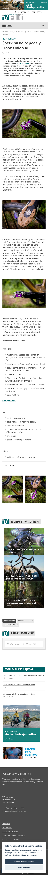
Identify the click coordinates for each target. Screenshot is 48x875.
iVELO (12, 17)
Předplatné (7, 827)
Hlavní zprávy (21, 31)
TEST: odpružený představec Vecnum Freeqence (23, 675)
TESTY (30, 620)
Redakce (6, 823)
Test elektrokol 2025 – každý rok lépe (19, 684)
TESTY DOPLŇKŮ (11, 625)
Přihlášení (37, 12)
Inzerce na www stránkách (13, 835)
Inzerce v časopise (10, 831)
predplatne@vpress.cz (17, 811)
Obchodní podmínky (10, 839)
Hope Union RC (23, 63)
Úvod (4, 31)
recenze (21, 620)
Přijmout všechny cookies (24, 861)
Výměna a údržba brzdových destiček (18, 694)
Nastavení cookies (29, 855)
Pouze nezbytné (24, 868)
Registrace (23, 12)
